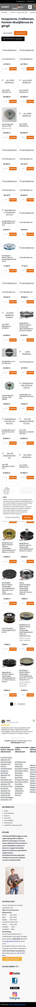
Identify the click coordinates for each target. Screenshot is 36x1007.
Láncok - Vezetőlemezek (6, 767)
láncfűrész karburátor (19, 774)
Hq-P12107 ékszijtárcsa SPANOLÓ (6, 326)
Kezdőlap (4, 12)
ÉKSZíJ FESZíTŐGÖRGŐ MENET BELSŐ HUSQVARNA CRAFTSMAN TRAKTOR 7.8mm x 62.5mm (25, 588)
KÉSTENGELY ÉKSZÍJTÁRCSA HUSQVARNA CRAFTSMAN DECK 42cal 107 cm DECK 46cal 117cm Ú (26, 675)
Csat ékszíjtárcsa (8, 59)
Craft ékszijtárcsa (25, 190)
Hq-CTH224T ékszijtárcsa (24, 91)
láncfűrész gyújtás (21, 782)
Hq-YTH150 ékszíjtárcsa (6, 91)
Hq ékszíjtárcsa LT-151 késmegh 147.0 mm (9, 223)
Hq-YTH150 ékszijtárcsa (23, 125)
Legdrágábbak (21, 33)
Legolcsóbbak (8, 33)
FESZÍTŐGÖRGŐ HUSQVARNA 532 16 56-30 (9, 630)
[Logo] (18, 7)
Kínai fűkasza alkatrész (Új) (5, 794)
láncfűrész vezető (21, 771)
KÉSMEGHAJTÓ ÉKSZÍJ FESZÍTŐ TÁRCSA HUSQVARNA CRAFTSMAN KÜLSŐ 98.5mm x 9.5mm (9, 547)
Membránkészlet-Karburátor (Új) (7, 798)
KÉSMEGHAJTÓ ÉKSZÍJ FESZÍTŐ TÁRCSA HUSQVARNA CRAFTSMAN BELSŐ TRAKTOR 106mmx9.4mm (26, 630)
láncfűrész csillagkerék (19, 789)
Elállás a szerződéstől (12, 959)
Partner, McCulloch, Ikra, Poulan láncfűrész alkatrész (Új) (7, 780)
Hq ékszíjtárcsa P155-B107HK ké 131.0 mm (26, 396)
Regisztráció (31, 1)
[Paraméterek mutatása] (13, 39)
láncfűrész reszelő (21, 769)
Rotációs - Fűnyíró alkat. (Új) (18, 12)
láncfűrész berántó (19, 794)
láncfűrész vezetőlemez (19, 785)
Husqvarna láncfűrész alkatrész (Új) (5, 773)
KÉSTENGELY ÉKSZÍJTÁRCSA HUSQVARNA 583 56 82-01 (9, 258)
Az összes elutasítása (12, 517)
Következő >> (21, 704)
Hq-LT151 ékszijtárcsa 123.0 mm (8, 466)
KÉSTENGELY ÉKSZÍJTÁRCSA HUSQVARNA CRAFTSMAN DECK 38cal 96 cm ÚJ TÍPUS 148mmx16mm (8, 588)
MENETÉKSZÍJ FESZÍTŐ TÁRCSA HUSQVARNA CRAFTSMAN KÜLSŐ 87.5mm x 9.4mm (26, 547)
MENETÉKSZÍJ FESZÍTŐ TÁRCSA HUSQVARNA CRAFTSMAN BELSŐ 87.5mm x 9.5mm (26, 327)
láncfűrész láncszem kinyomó (21, 778)
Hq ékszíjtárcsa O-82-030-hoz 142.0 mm (9, 432)
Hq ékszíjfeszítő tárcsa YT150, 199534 (7, 397)
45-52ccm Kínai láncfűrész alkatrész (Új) (6, 788)
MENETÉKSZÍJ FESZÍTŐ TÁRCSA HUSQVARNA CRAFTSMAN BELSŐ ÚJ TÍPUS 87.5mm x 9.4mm (9, 677)
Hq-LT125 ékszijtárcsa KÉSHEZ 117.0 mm (26, 432)
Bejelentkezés (21, 1)
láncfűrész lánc (20, 762)
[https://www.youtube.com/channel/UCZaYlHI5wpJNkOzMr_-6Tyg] (15, 973)
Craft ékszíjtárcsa (26, 59)
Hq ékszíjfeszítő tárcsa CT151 (7, 125)
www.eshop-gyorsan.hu (17, 1004)
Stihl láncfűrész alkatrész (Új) (6, 763)
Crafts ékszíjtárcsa (26, 362)
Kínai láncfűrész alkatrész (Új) (6, 758)
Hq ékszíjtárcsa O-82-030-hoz (9, 362)
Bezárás (27, 517)
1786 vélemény (15, 742)
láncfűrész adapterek (19, 765)
